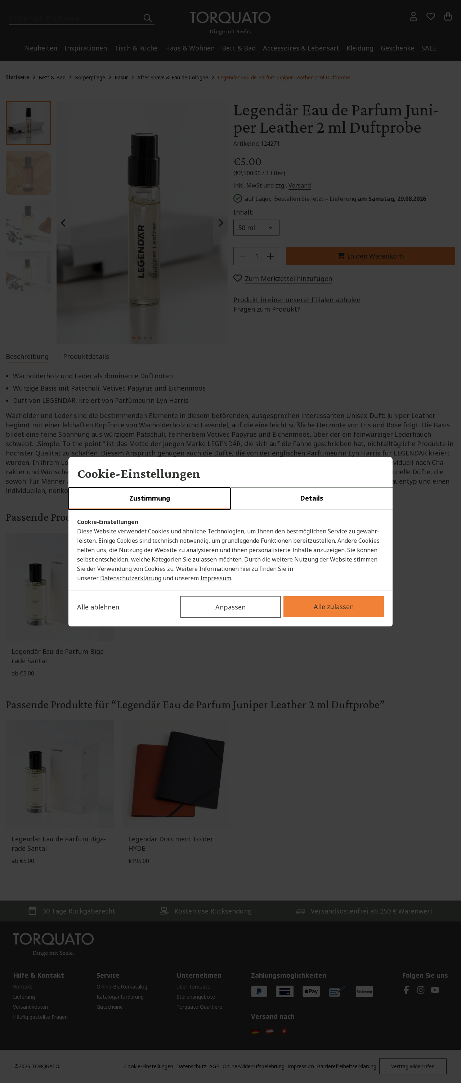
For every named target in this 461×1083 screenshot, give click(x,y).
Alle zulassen (334, 606)
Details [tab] (311, 498)
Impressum (215, 578)
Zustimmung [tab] (149, 498)
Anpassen (230, 607)
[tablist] (230, 499)
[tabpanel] (230, 550)
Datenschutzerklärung (130, 578)
